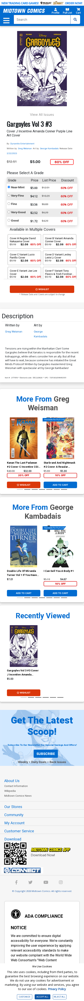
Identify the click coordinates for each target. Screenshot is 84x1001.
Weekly (23, 762)
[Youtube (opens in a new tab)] (46, 882)
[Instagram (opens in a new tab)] (60, 882)
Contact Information (16, 786)
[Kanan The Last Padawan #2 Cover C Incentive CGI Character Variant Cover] (23, 438)
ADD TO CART (60, 484)
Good (15, 220)
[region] (9, 443)
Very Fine (17, 195)
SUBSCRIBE (45, 754)
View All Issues (42, 115)
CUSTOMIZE (24, 997)
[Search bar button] (75, 19)
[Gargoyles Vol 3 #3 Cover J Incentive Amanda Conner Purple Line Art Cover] (23, 646)
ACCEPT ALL (42, 997)
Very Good (18, 212)
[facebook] (16, 882)
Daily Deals (38, 762)
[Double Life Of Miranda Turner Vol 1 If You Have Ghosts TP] (23, 546)
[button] (55, 11)
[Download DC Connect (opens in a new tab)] (44, 870)
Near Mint (17, 187)
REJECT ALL (59, 997)
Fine (14, 204)
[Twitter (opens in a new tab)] (30, 882)
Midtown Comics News (18, 795)
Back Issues (58, 762)
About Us (12, 781)
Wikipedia (10, 790)
